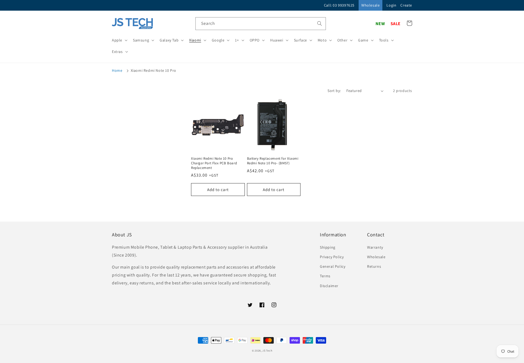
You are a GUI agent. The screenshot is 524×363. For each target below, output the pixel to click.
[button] (119, 40)
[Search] (320, 23)
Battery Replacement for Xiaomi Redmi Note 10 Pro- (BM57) (273, 160)
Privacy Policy (332, 256)
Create (406, 5)
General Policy (332, 266)
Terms (325, 275)
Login (391, 5)
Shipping (327, 247)
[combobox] (261, 23)
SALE (396, 23)
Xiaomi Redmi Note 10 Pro (153, 70)
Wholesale (370, 5)
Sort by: (334, 90)
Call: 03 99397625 (339, 5)
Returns (374, 266)
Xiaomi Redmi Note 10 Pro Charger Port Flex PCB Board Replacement (214, 163)
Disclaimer (329, 285)
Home (117, 70)
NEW (380, 23)
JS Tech (267, 350)
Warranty (375, 247)
